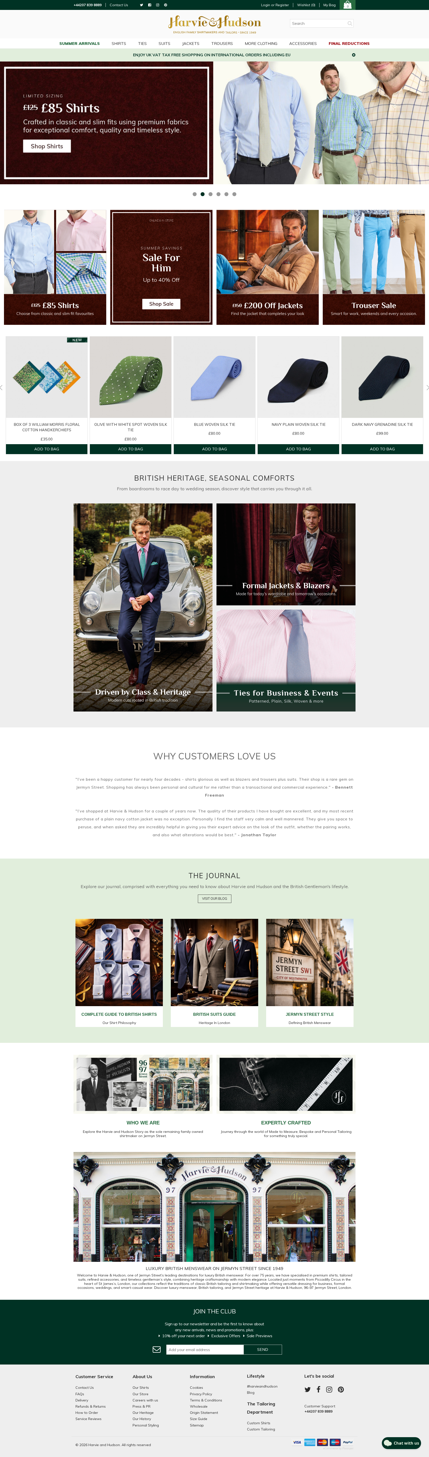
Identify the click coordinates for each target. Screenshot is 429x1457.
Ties (142, 43)
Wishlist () (306, 5)
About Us (142, 1376)
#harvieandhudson (262, 1386)
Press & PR (141, 1406)
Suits (164, 43)
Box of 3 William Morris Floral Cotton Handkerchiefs (47, 427)
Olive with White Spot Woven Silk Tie (130, 427)
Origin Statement (204, 1412)
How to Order (86, 1412)
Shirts (119, 43)
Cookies (196, 1387)
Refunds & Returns (90, 1406)
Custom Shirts (258, 1423)
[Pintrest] (165, 5)
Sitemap (197, 1425)
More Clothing (261, 43)
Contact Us (119, 5)
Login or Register (275, 5)
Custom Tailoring (261, 1429)
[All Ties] (286, 708)
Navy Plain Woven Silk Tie (298, 424)
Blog (250, 1392)
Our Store (140, 1394)
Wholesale (199, 1406)
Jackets (190, 43)
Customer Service (94, 1376)
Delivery (81, 1400)
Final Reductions (349, 43)
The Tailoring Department (261, 1408)
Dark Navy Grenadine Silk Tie (382, 424)
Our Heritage (143, 1412)
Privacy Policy (201, 1394)
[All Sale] (161, 267)
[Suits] (143, 709)
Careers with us (145, 1400)
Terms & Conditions (206, 1400)
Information (202, 1376)
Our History (142, 1419)
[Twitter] (141, 5)
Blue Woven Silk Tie (214, 424)
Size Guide (198, 1419)
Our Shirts (141, 1387)
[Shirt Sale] (55, 267)
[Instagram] (157, 5)
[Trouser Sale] (374, 267)
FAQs (79, 1394)
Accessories (303, 43)
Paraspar (348, 1448)
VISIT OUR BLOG (214, 898)
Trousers (222, 43)
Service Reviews (88, 1419)
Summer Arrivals (79, 43)
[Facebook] (149, 5)
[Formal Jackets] (286, 602)
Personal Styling (146, 1425)
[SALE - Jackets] (267, 267)
